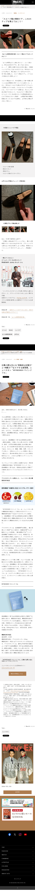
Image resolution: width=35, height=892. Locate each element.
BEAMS (11, 330)
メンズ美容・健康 (18, 351)
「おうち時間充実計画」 (18, 317)
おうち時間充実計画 (7, 334)
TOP (3, 847)
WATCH (4, 855)
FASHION (8, 6)
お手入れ (17, 334)
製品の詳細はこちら (17, 673)
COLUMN (5, 866)
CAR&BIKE (5, 858)
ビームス (4, 330)
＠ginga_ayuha (21, 297)
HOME (3, 6)
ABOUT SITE (6, 873)
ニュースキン (5, 731)
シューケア (18, 330)
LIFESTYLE (9, 351)
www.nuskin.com (7, 668)
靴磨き (15, 13)
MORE (17, 792)
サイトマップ (17, 878)
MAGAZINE (5, 870)
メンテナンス (16, 6)
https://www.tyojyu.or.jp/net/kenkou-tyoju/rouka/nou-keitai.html (16, 691)
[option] (17, 204)
